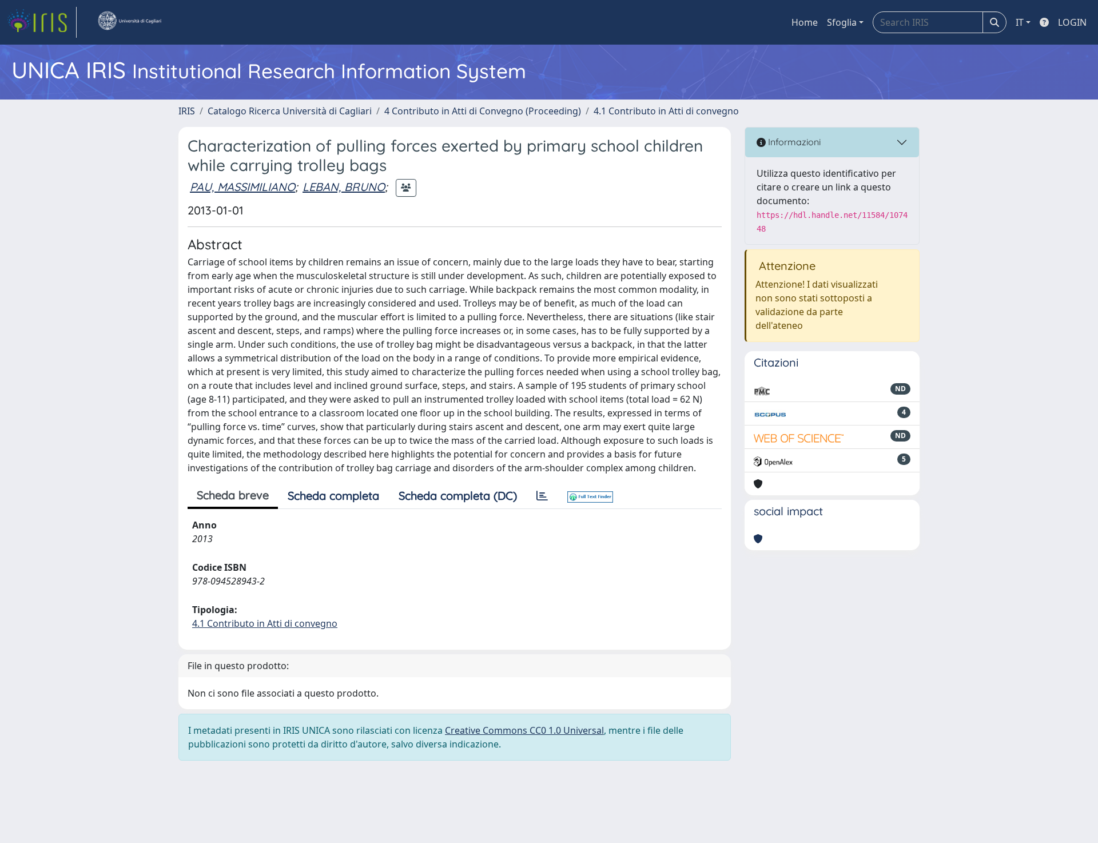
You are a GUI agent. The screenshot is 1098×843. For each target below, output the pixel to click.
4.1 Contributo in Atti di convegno (666, 111)
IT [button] (1020, 22)
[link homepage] (42, 22)
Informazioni (793, 142)
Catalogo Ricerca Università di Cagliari (290, 111)
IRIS (186, 111)
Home (804, 22)
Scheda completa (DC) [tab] (458, 495)
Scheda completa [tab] (333, 495)
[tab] (542, 496)
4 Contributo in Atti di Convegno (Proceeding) (482, 111)
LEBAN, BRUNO (344, 187)
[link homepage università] (129, 22)
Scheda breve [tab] (233, 495)
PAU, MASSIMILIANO (242, 187)
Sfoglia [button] (842, 22)
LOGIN (1072, 22)
